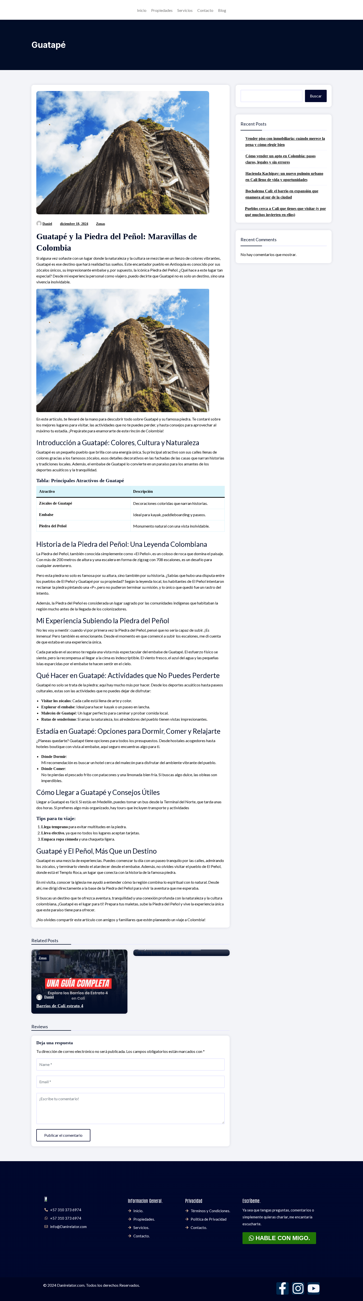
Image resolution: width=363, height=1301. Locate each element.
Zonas (100, 224)
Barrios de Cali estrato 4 (59, 1005)
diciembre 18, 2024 (74, 224)
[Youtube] (313, 1288)
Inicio (141, 10)
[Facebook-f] (282, 1288)
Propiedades (162, 10)
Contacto (205, 10)
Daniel (47, 224)
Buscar (316, 95)
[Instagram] (298, 1288)
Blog (222, 10)
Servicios (185, 10)
